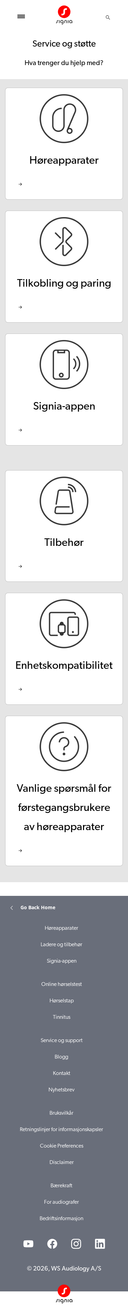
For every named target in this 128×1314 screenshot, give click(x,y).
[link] (64, 143)
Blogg (61, 1057)
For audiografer (61, 1202)
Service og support (62, 1040)
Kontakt (61, 1073)
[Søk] (108, 17)
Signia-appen (61, 961)
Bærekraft (61, 1186)
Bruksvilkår (61, 1113)
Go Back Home (37, 907)
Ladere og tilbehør (61, 945)
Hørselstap (61, 1001)
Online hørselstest (61, 984)
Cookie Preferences (61, 1146)
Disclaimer (61, 1162)
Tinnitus (61, 1017)
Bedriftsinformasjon (61, 1219)
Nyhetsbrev (61, 1090)
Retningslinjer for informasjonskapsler (61, 1129)
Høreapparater (61, 928)
